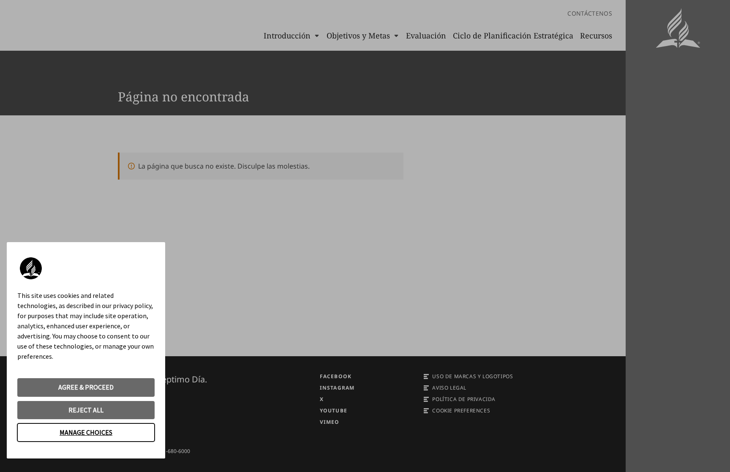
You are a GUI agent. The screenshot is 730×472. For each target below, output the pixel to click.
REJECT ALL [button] (86, 410)
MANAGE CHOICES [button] (86, 432)
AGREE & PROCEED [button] (86, 387)
